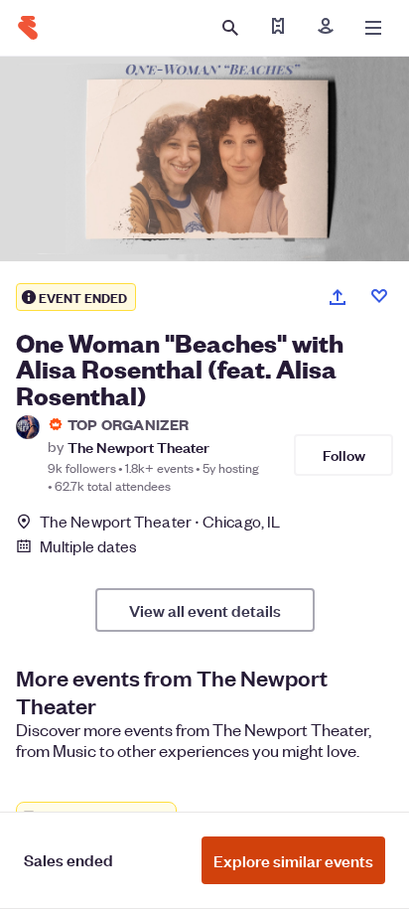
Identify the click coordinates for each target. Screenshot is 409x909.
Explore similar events (293, 860)
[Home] (28, 28)
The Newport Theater (138, 446)
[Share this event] (337, 297)
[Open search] (230, 28)
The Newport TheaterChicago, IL (160, 521)
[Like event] (379, 296)
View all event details (205, 610)
